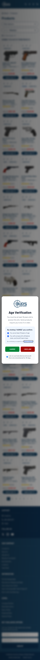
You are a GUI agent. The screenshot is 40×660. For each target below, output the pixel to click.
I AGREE (12, 349)
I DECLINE (27, 349)
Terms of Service (28, 341)
